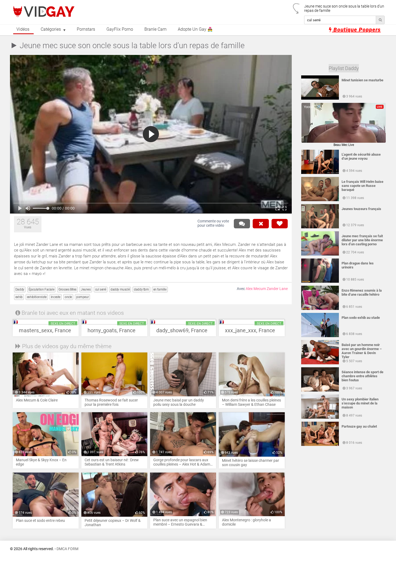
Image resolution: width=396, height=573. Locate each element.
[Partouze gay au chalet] (320, 445)
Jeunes (86, 289)
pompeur (82, 297)
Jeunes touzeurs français (361, 209)
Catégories (51, 29)
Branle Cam (155, 29)
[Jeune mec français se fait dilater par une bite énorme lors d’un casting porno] (320, 254)
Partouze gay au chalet (359, 426)
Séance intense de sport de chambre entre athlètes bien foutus (362, 376)
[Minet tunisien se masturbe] (320, 98)
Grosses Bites (67, 289)
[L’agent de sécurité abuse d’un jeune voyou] (320, 173)
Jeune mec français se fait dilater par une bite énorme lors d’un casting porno (362, 240)
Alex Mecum (256, 288)
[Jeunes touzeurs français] (320, 227)
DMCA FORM (67, 549)
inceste (55, 297)
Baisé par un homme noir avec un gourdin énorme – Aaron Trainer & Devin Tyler (362, 351)
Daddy (19, 289)
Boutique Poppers (356, 29)
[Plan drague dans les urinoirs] (320, 282)
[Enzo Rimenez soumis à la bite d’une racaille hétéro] (320, 309)
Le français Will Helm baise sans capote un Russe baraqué (362, 186)
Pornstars (86, 29)
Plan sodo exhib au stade (361, 318)
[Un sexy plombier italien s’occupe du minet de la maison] (320, 418)
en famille (159, 289)
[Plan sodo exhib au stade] (320, 336)
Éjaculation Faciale (41, 289)
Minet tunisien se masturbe (362, 80)
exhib (19, 297)
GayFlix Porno (119, 29)
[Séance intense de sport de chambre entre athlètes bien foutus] (320, 390)
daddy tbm (141, 289)
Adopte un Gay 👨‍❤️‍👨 (195, 29)
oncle (68, 297)
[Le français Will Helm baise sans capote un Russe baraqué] (320, 200)
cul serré (100, 289)
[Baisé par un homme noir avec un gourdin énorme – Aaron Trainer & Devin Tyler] (320, 363)
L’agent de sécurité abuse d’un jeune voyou (361, 156)
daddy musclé (120, 289)
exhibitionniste (37, 297)
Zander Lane (277, 288)
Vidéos (22, 29)
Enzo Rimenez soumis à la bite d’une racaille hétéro (362, 292)
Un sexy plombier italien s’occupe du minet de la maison (360, 403)
